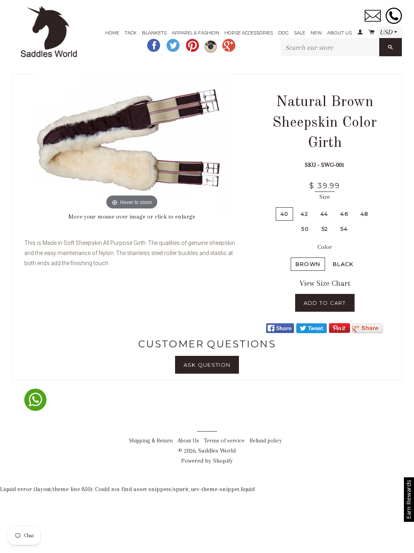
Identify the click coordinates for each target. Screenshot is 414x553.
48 (365, 214)
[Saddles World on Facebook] (154, 51)
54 (344, 228)
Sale (299, 33)
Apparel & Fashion (195, 33)
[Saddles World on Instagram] (211, 51)
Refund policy (265, 441)
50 (305, 228)
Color (324, 247)
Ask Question (207, 365)
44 (324, 214)
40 (285, 214)
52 (324, 228)
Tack (131, 33)
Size (324, 196)
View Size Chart (325, 283)
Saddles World (217, 450)
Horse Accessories (248, 33)
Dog (283, 33)
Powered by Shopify (207, 460)
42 (304, 214)
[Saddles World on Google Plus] (230, 51)
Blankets (154, 33)
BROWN (308, 264)
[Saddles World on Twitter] (174, 51)
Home (112, 33)
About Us (339, 33)
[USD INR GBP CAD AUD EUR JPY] (389, 32)
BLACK (343, 264)
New (316, 33)
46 (344, 214)
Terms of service (224, 441)
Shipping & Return (151, 441)
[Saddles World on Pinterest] (193, 51)
